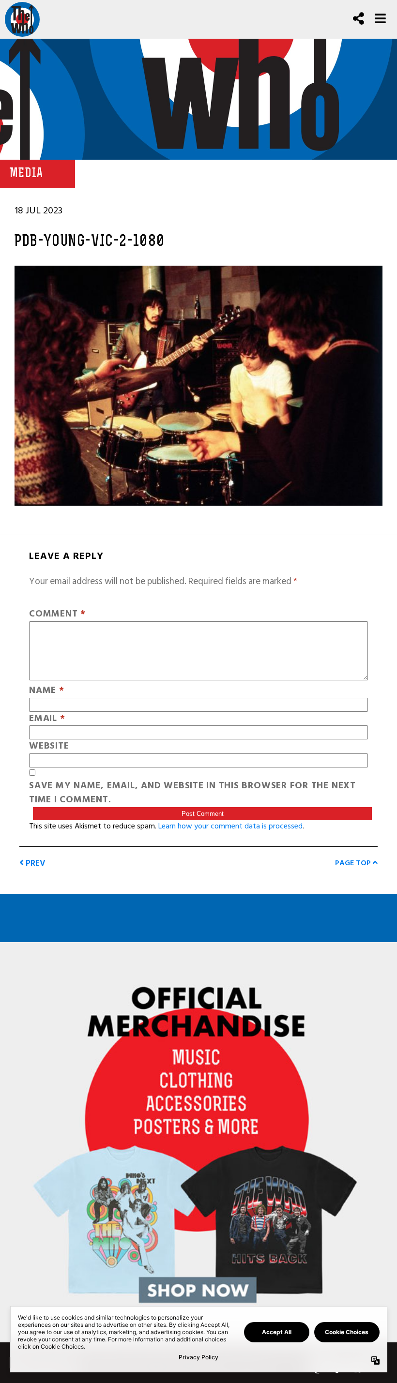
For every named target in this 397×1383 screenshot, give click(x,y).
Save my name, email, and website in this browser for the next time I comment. (192, 793)
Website (49, 746)
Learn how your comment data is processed (230, 826)
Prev (35, 863)
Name (46, 691)
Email (47, 719)
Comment (57, 614)
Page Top (354, 863)
